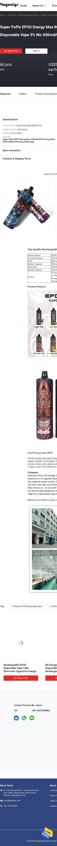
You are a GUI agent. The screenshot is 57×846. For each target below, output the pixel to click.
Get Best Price (11, 51)
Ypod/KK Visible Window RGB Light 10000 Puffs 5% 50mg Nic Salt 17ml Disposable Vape (21, 668)
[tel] (39, 717)
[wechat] (31, 717)
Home (2, 15)
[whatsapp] (24, 717)
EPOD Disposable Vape (28, 15)
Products (12, 15)
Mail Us (36, 51)
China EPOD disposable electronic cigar (41, 841)
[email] (16, 717)
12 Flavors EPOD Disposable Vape (27, 606)
